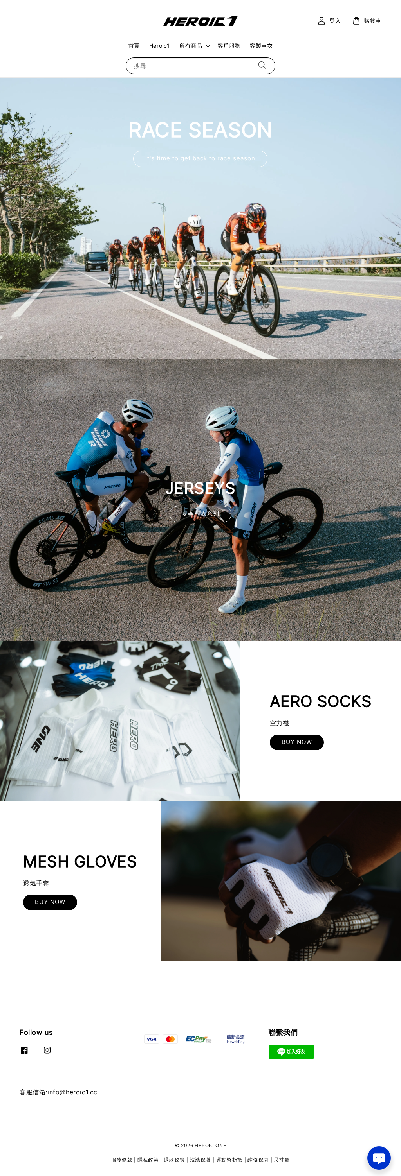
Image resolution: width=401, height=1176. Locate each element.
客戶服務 (229, 45)
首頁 (134, 45)
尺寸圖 (282, 1159)
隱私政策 (148, 1159)
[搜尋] (262, 65)
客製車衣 (261, 45)
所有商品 (190, 45)
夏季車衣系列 (200, 513)
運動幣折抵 (229, 1159)
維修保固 (258, 1159)
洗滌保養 (200, 1159)
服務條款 (122, 1159)
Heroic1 (159, 45)
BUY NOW (297, 742)
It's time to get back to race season (200, 158)
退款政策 (174, 1159)
